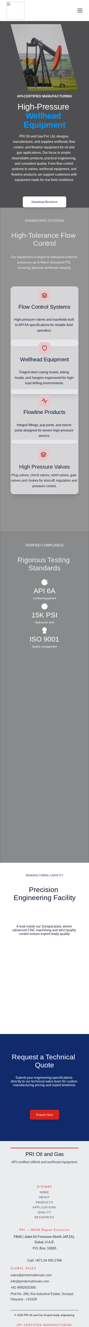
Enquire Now (44, 1114)
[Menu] (79, 10)
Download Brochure (44, 201)
